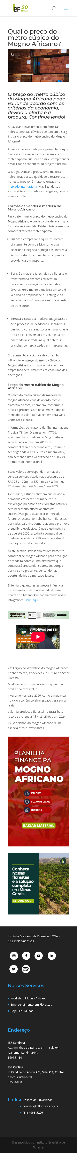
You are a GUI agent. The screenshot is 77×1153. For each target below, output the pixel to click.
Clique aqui (31, 600)
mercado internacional (23, 186)
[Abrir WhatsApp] (67, 1142)
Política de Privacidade (38, 1100)
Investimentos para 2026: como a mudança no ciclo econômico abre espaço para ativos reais (37, 700)
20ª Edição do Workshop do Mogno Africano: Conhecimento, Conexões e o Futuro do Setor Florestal (38, 673)
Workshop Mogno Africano (29, 998)
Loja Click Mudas (22, 1011)
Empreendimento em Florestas (31, 1004)
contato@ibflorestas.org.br (40, 1106)
